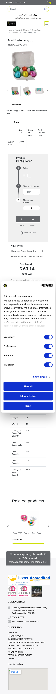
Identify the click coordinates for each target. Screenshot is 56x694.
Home (10, 30)
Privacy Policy (15, 636)
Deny (28, 406)
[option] (28, 526)
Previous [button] (7, 526)
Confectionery (37, 30)
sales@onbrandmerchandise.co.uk (28, 18)
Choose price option (31, 186)
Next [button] (48, 526)
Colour (26, 168)
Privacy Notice (15, 652)
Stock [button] (16, 122)
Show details (40, 377)
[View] (15, 91)
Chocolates (15, 32)
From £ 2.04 (17, 540)
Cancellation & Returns (20, 639)
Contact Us (20, 2)
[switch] (48, 346)
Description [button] (16, 105)
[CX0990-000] (30, 175)
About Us (10, 2)
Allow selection (28, 396)
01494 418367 (28, 14)
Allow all (28, 386)
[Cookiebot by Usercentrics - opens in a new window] (40, 285)
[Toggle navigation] (46, 23)
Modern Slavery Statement (22, 649)
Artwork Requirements (20, 655)
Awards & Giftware (22, 30)
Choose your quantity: (28, 201)
